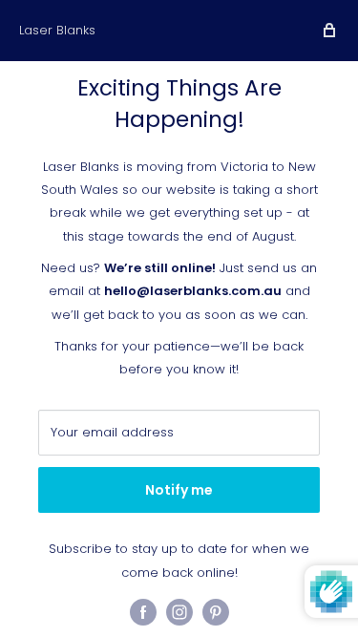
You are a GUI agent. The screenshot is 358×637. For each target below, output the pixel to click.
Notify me (179, 489)
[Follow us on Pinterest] (215, 612)
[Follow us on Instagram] (179, 612)
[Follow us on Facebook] (143, 612)
